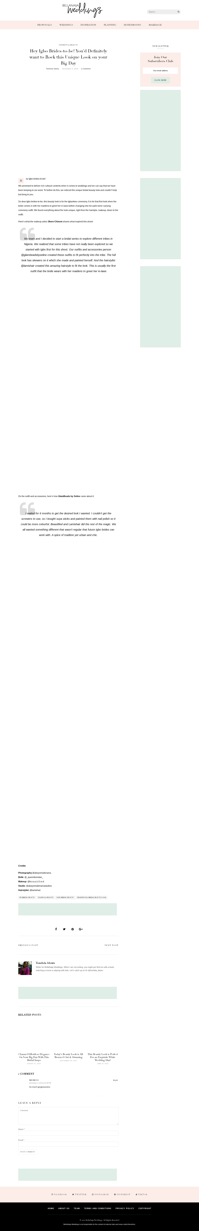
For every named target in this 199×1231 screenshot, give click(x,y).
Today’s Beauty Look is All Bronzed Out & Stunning (68, 1056)
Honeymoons (132, 25)
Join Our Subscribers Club (160, 59)
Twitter (81, 1194)
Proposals (44, 25)
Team (77, 1208)
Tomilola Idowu (52, 69)
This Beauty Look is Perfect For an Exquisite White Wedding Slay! (103, 1057)
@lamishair (27, 265)
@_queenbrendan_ (34, 877)
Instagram (102, 1194)
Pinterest (124, 1194)
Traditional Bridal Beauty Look (91, 897)
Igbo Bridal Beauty (65, 897)
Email (21, 1140)
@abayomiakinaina (41, 873)
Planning (110, 25)
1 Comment (86, 69)
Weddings (66, 25)
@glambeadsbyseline (34, 254)
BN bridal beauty (27, 897)
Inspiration (88, 25)
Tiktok (143, 1194)
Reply (115, 1080)
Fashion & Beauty (68, 45)
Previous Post (28, 945)
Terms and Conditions (97, 1208)
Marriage (155, 25)
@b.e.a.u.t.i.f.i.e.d (35, 881)
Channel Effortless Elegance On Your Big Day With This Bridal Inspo (34, 1057)
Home (51, 1208)
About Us (64, 1208)
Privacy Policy (125, 1208)
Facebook (60, 1194)
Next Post (111, 945)
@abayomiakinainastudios (39, 886)
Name (21, 1129)
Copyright (144, 1208)
